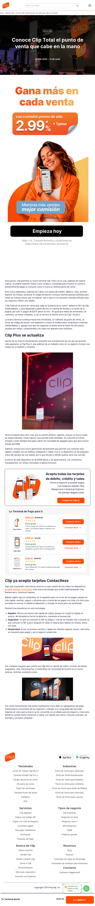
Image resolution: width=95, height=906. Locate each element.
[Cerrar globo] (63, 884)
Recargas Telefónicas (25, 830)
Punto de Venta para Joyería (69, 797)
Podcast (69, 854)
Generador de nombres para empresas (69, 863)
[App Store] (65, 757)
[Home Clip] (10, 757)
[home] (6, 5)
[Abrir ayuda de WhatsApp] (86, 888)
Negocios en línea (69, 817)
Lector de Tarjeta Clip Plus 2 (26, 771)
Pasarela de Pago (25, 839)
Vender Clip (25, 854)
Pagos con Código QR (25, 817)
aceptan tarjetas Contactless (18, 589)
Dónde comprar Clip (25, 859)
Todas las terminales (25, 788)
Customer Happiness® (69, 872)
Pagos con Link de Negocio (25, 821)
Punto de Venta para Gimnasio (69, 792)
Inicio (2, 13)
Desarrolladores (25, 867)
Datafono (25, 797)
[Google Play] (82, 757)
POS (25, 801)
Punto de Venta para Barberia (69, 779)
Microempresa (69, 826)
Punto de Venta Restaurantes (69, 775)
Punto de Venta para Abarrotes (69, 771)
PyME (69, 830)
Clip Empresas (69, 813)
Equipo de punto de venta (26, 779)
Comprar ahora (73, 521)
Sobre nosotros (25, 850)
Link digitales (25, 813)
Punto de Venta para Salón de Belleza (69, 788)
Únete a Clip (25, 863)
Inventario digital (25, 826)
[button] (90, 5)
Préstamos (25, 834)
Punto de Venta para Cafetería (69, 784)
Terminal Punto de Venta (25, 792)
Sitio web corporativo (25, 872)
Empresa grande (69, 834)
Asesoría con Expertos (25, 876)
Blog (70, 850)
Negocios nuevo (69, 821)
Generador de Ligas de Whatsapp (69, 859)
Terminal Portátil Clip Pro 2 (25, 775)
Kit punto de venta (25, 784)
